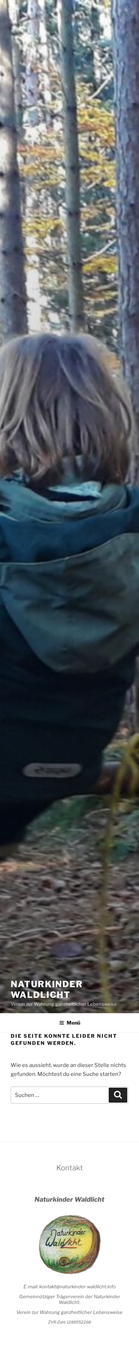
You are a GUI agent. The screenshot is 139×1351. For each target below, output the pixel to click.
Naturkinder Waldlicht (47, 989)
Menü (73, 1023)
